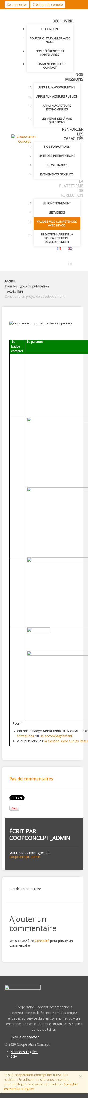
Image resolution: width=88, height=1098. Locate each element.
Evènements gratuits (57, 174)
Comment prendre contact (50, 66)
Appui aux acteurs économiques (57, 107)
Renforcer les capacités (72, 134)
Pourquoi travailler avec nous (50, 40)
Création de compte (48, 4)
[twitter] (54, 262)
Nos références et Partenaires (50, 53)
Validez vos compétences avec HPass (57, 223)
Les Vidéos (57, 212)
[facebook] (62, 262)
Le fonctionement (57, 203)
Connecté (42, 940)
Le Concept (49, 29)
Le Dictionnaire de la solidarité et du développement (57, 238)
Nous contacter (25, 1037)
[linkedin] (70, 263)
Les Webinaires (57, 165)
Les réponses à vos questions (57, 120)
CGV (14, 1056)
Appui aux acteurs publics (56, 96)
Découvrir (62, 21)
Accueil (10, 281)
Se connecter (17, 4)
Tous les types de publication (27, 286)
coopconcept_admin (39, 838)
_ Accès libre (14, 291)
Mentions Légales (24, 1052)
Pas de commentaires (31, 778)
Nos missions (74, 77)
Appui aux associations (56, 87)
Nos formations (57, 146)
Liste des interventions (57, 155)
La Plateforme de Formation (71, 188)
